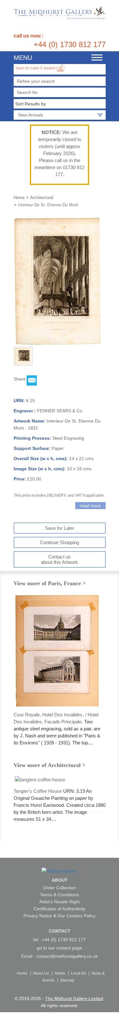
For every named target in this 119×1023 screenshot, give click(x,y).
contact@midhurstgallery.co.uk (67, 956)
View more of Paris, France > (50, 583)
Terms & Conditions (59, 894)
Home (19, 197)
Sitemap (67, 980)
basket (50, 68)
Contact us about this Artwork (59, 559)
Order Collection (59, 887)
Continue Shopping (59, 542)
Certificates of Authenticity (59, 908)
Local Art (79, 973)
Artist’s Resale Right (59, 901)
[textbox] (60, 92)
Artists (60, 973)
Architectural (41, 197)
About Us (41, 973)
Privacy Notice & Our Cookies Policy (59, 915)
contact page (69, 947)
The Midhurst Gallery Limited (74, 998)
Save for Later (29, 68)
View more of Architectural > (49, 765)
